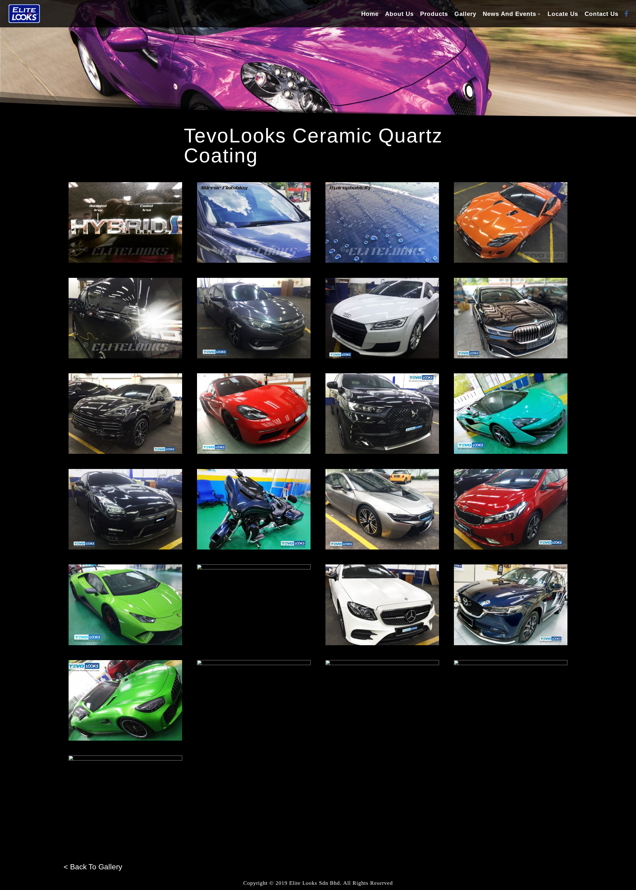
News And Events (509, 14)
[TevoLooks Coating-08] (125, 357)
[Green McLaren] (510, 452)
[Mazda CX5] (510, 643)
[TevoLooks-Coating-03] (382, 261)
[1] (254, 357)
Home (370, 14)
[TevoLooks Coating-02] (254, 261)
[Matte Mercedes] (382, 643)
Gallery (465, 14)
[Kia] (510, 548)
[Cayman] (254, 452)
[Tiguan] (510, 663)
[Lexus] (254, 568)
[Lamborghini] (125, 643)
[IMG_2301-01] (510, 261)
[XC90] (125, 759)
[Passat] (254, 663)
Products (434, 14)
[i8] (382, 548)
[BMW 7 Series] (510, 357)
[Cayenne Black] (125, 452)
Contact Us (601, 14)
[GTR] (125, 548)
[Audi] (382, 357)
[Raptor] (382, 663)
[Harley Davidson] (254, 548)
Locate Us (563, 14)
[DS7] (382, 452)
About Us (399, 14)
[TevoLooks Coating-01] (125, 261)
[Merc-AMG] (125, 739)
